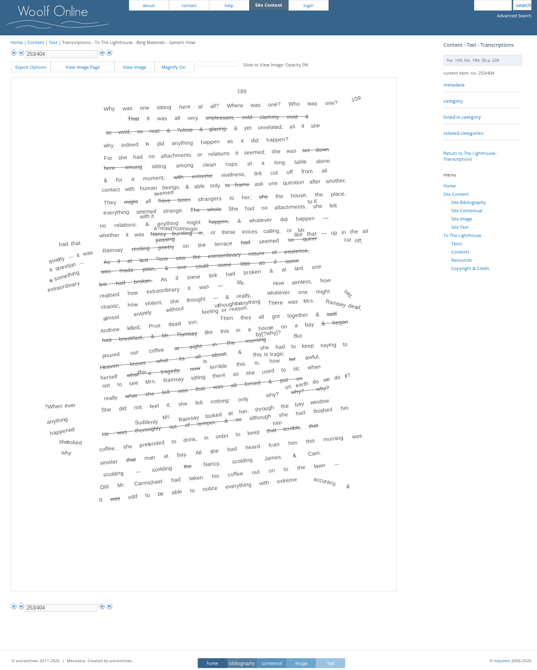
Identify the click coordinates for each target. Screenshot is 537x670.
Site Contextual (466, 210)
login (308, 5)
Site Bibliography (468, 202)
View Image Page (83, 67)
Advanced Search (514, 15)
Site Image (461, 219)
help (229, 5)
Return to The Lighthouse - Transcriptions (470, 156)
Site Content (456, 194)
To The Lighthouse (462, 235)
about (149, 5)
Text (53, 42)
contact (189, 5)
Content (36, 42)
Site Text (460, 227)
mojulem (502, 660)
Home (17, 42)
